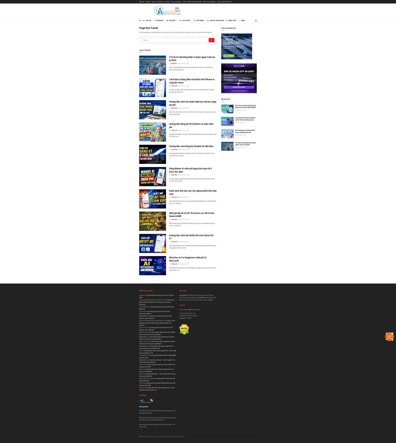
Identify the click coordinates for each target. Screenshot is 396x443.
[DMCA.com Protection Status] (184, 329)
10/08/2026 (182, 241)
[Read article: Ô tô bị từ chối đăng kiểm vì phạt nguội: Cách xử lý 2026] (152, 65)
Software (160, 1)
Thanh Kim (174, 86)
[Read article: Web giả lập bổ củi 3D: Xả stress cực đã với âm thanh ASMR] (152, 221)
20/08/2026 (239, 135)
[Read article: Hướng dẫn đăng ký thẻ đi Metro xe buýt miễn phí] (152, 132)
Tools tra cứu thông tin (209, 1)
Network (148, 1)
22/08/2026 (239, 110)
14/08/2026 (182, 149)
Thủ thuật (166, 1)
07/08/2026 (182, 264)
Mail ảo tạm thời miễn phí (194, 1)
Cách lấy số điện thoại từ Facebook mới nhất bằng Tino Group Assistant (156, 302)
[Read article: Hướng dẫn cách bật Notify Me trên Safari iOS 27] (152, 243)
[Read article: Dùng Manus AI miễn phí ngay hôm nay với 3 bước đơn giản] (152, 176)
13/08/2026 (182, 197)
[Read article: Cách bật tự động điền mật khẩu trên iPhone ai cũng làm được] (152, 87)
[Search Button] (256, 20)
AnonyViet (174, 63)
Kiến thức (141, 1)
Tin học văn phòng (175, 1)
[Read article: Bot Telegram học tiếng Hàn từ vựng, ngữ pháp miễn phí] (227, 133)
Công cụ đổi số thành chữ (224, 1)
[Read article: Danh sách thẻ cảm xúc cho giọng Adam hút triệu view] (152, 199)
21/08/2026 (239, 122)
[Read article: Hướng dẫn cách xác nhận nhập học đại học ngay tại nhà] (152, 109)
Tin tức (184, 1)
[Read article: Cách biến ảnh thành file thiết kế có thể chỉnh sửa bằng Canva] (227, 121)
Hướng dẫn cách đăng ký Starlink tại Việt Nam (191, 146)
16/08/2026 (182, 108)
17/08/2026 (182, 86)
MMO (243, 20)
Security (154, 1)
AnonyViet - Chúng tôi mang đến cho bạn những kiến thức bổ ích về (162, 436)
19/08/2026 (182, 63)
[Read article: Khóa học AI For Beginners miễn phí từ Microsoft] (152, 265)
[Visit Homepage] (167, 10)
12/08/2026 (182, 219)
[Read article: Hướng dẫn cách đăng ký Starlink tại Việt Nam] (152, 154)
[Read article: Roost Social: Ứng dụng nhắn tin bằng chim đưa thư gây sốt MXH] (227, 109)
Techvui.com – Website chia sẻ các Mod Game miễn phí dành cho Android (157, 323)
